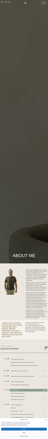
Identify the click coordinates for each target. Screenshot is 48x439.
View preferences (24, 436)
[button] (46, 419)
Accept (24, 429)
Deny (24, 432)
